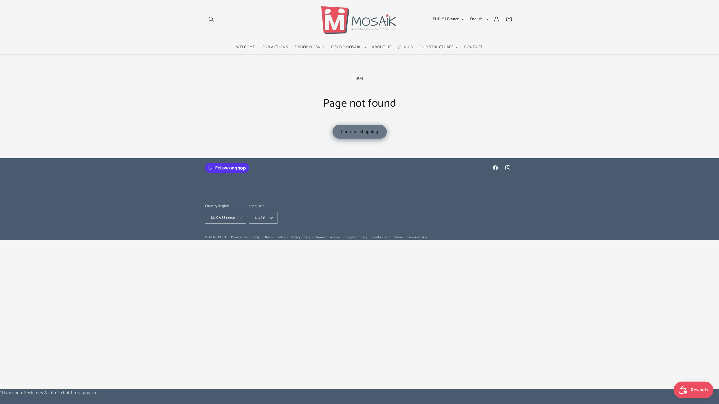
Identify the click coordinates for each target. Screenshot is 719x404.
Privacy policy (300, 237)
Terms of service (327, 237)
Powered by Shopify (245, 237)
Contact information (387, 237)
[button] (211, 19)
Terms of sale (417, 237)
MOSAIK (224, 237)
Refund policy (275, 237)
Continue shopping (359, 131)
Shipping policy (356, 237)
